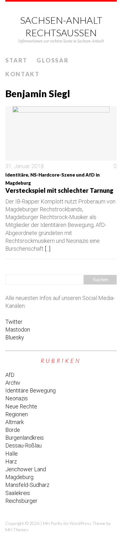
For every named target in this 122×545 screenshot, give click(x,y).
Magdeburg (19, 477)
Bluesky (14, 337)
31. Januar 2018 (24, 166)
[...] (47, 248)
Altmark (14, 422)
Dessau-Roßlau (23, 445)
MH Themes (16, 529)
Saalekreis (17, 493)
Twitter (14, 321)
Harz (11, 461)
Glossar (53, 60)
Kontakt (22, 74)
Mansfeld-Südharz (27, 485)
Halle (11, 453)
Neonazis (16, 398)
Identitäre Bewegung (30, 390)
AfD (9, 375)
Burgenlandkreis (24, 437)
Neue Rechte (21, 406)
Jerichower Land (25, 469)
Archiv (12, 382)
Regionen (16, 414)
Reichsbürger (21, 501)
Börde (12, 430)
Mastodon (17, 329)
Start (16, 60)
